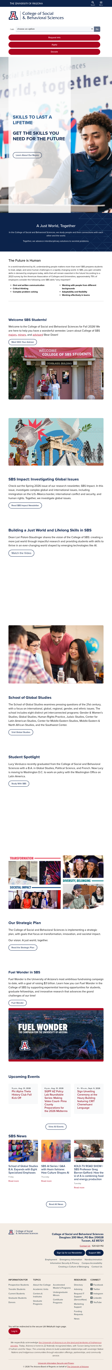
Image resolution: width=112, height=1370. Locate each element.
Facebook (98, 1285)
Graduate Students (17, 1298)
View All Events (56, 1126)
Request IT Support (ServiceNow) (80, 1296)
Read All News (56, 1204)
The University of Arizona (78, 1366)
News (76, 1318)
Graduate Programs (37, 1302)
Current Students (16, 1293)
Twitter (96, 1289)
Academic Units (40, 1289)
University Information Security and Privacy (56, 1363)
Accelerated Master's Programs (62, 1286)
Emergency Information (71, 1259)
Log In (14, 1331)
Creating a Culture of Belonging (73, 1266)
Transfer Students (16, 1289)
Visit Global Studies (20, 732)
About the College (42, 1285)
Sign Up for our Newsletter (69, 1252)
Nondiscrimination (93, 1259)
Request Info (54, 37)
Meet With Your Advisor (22, 342)
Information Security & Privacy (64, 1263)
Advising (78, 1289)
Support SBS (95, 1252)
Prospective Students (18, 1285)
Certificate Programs (58, 1301)
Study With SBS (18, 783)
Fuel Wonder (17, 1003)
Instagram (98, 1293)
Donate (54, 51)
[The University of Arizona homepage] (26, 3)
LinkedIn (97, 1298)
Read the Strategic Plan (22, 947)
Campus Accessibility (92, 1263)
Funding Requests (78, 1313)
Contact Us (85, 1246)
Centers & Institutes (37, 1295)
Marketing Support (79, 1305)
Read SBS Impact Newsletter (25, 505)
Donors (11, 1302)
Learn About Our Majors (27, 155)
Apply (54, 44)
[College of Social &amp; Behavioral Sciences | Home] (56, 15)
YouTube (97, 1302)
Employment (51, 1259)
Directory (78, 1285)
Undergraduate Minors (60, 1294)
